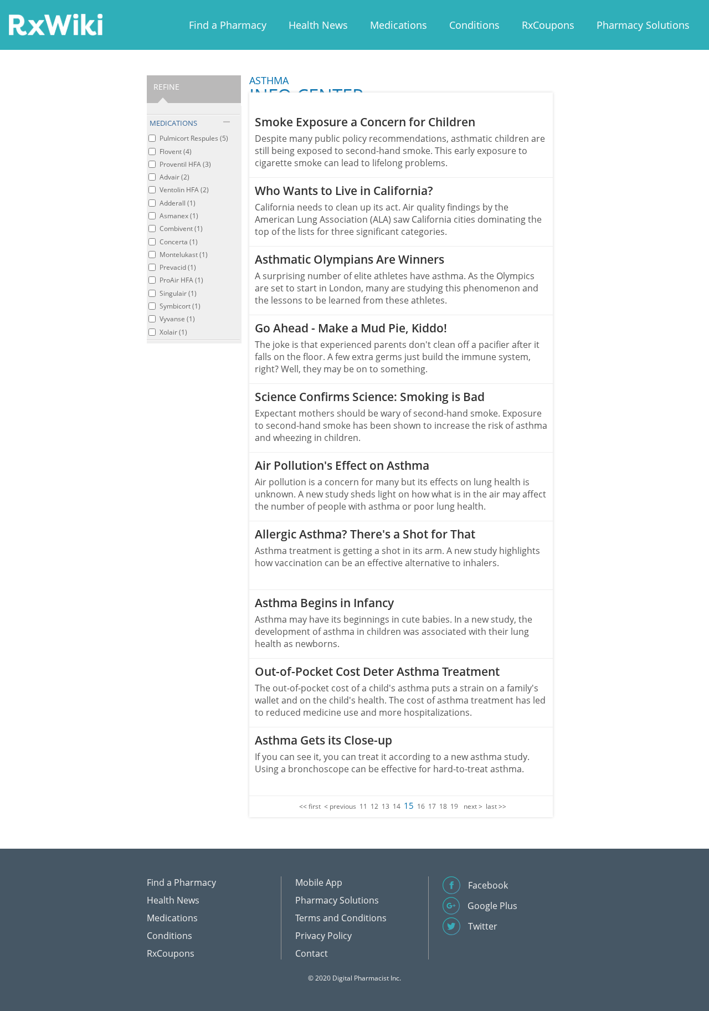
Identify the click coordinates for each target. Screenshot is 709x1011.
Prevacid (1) (178, 267)
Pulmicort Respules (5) (194, 138)
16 (421, 806)
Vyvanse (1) (177, 319)
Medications (398, 25)
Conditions (474, 25)
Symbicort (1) (180, 306)
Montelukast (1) (184, 254)
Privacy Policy (323, 936)
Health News (318, 25)
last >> (496, 806)
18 (443, 806)
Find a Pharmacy (227, 25)
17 (432, 806)
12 (374, 806)
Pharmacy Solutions (643, 25)
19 (454, 806)
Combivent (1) (181, 228)
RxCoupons (548, 25)
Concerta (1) (179, 242)
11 (363, 806)
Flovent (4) (176, 151)
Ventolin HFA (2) (184, 189)
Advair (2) (174, 177)
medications (173, 123)
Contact (311, 953)
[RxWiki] (55, 24)
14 (396, 806)
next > (473, 806)
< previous (340, 806)
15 (409, 805)
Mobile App (318, 882)
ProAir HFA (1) (181, 280)
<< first (310, 806)
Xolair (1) (173, 332)
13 (385, 806)
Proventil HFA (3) (185, 164)
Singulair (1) (178, 293)
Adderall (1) (178, 203)
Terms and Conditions (341, 918)
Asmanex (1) (179, 215)
